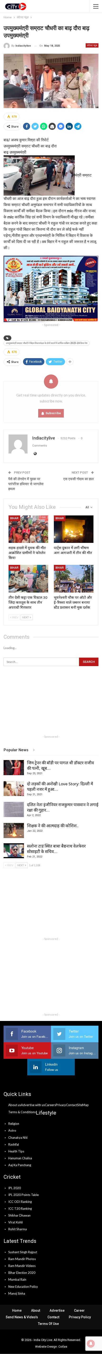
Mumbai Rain (17, 1279)
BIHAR (14, 518)
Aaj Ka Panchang (19, 1165)
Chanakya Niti (18, 1137)
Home (17, 1310)
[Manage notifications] (91, 1343)
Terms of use (48, 1324)
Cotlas (62, 1346)
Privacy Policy (80, 1317)
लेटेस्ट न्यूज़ (92, 45)
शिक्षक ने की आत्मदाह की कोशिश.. (53, 825)
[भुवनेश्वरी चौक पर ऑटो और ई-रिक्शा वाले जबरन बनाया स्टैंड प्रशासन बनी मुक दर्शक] (73, 579)
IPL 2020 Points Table (23, 1195)
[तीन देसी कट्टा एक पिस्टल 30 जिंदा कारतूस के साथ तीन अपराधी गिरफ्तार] (28, 579)
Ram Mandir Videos (22, 1266)
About (35, 1310)
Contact (53, 1317)
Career (79, 1310)
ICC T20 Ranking (20, 1208)
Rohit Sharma (17, 1229)
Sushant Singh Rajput (22, 1252)
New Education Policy (23, 1286)
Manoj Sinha (16, 1293)
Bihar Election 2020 (21, 1273)
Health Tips (16, 1151)
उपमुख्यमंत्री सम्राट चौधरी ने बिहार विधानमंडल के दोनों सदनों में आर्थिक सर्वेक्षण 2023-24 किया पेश (46, 343)
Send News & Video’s (22, 1317)
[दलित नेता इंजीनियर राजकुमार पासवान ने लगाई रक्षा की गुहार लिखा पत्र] (14, 809)
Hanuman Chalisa (20, 1158)
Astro (12, 1130)
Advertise (57, 1310)
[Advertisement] (51, 702)
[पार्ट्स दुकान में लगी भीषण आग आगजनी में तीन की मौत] (73, 529)
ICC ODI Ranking (20, 1202)
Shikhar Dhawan (19, 1215)
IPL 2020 (14, 1188)
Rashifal (13, 1144)
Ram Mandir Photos (22, 1259)
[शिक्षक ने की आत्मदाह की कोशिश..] (14, 830)
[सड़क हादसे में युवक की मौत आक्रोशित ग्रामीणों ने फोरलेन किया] (28, 529)
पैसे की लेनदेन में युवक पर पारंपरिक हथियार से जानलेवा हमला (25, 484)
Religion (13, 1123)
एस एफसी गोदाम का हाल (78, 479)
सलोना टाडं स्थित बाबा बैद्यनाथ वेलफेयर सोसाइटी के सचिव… (56, 848)
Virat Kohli (15, 1222)
